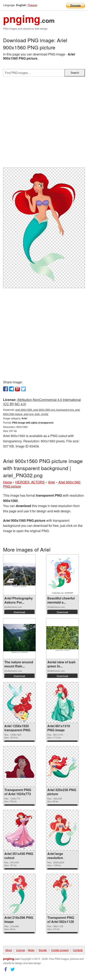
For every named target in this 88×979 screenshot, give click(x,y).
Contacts (78, 950)
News (31, 950)
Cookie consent (60, 950)
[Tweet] (23, 388)
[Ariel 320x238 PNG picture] (62, 766)
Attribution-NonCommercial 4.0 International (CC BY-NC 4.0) (42, 401)
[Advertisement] (44, 124)
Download (19, 612)
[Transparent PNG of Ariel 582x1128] (62, 894)
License (20, 950)
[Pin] (17, 388)
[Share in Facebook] (5, 388)
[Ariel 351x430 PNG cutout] (19, 830)
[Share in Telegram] (11, 388)
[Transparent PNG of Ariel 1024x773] (19, 766)
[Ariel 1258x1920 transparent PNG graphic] (19, 702)
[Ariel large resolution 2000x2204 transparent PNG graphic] (62, 830)
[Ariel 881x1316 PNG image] (62, 702)
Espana (32, 5)
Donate (43, 950)
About (8, 950)
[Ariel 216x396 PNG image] (19, 894)
